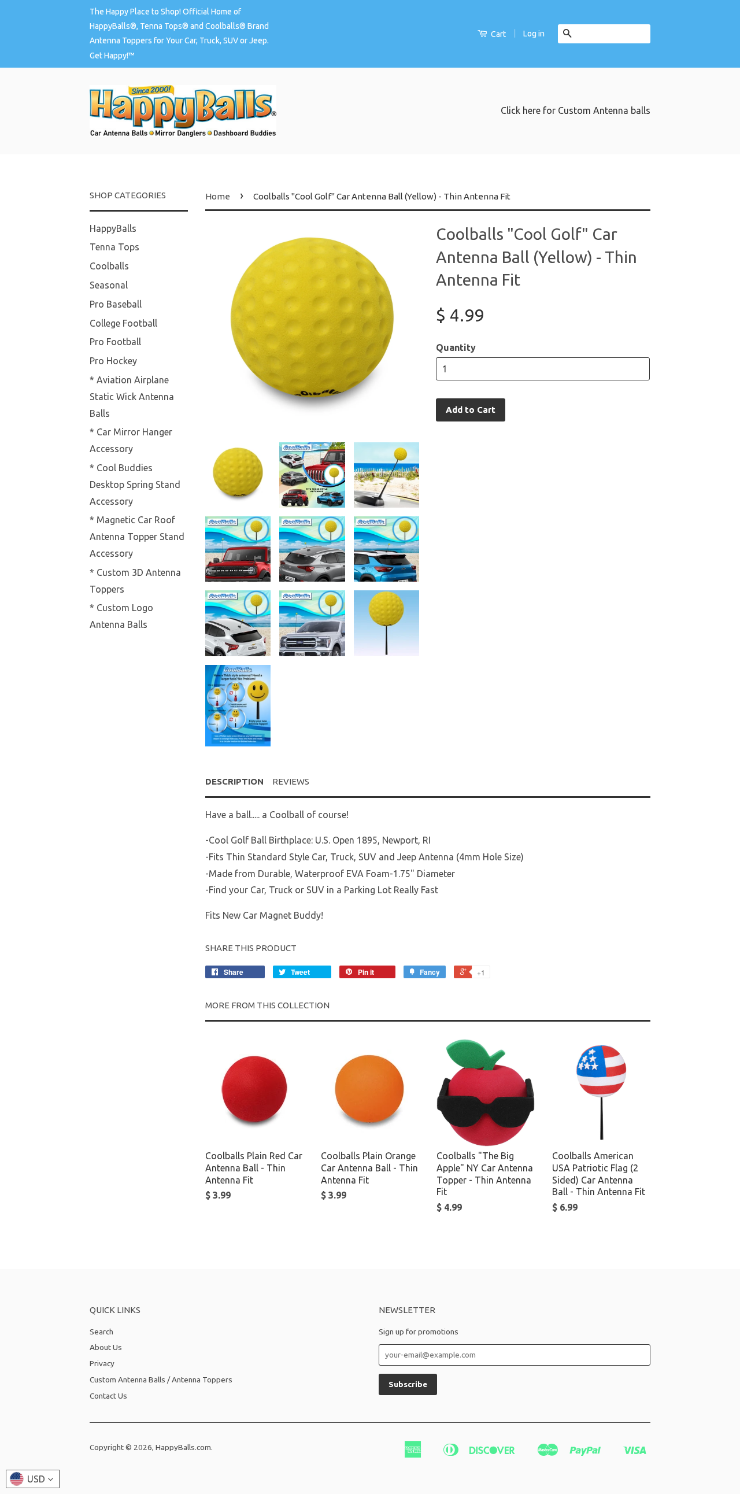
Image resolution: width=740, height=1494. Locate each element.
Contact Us (108, 1395)
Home (217, 196)
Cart (497, 34)
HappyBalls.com (183, 1447)
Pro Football (115, 341)
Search (101, 1331)
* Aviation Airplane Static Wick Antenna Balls (132, 397)
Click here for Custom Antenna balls (575, 110)
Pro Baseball (116, 304)
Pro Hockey (113, 361)
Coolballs (109, 266)
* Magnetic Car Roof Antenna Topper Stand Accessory (137, 537)
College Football (123, 323)
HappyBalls (113, 228)
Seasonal (109, 285)
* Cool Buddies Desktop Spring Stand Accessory (135, 484)
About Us (106, 1347)
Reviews (290, 781)
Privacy (102, 1363)
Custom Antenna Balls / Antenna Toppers (161, 1379)
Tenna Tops (114, 247)
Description (234, 781)
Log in (534, 33)
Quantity (456, 347)
